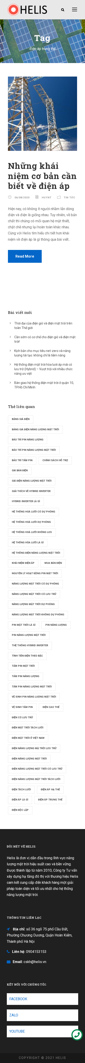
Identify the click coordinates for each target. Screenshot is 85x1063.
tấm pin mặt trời (23, 665)
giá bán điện (20, 470)
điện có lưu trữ (22, 717)
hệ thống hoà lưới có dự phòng (33, 511)
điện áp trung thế (50, 799)
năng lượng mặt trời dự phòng (33, 604)
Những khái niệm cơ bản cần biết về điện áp (42, 175)
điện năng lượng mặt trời (29, 758)
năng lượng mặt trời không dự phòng (38, 614)
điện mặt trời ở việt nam (28, 738)
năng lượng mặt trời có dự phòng (35, 583)
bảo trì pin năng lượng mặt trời (34, 450)
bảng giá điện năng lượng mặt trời (35, 429)
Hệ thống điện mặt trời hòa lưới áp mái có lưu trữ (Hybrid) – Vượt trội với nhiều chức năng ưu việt (43, 369)
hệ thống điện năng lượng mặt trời (36, 552)
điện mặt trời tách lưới (27, 727)
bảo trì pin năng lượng (27, 439)
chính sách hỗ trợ (55, 460)
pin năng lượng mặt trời (29, 635)
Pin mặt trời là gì (23, 624)
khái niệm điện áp (23, 563)
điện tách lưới (21, 789)
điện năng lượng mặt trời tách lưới (36, 779)
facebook (18, 999)
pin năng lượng (56, 624)
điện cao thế (51, 707)
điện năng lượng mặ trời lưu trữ (34, 748)
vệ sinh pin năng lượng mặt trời (34, 696)
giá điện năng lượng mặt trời (31, 480)
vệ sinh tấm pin (22, 707)
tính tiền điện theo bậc (27, 655)
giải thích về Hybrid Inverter (31, 491)
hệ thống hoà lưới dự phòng (31, 522)
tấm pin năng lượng (25, 676)
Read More (24, 256)
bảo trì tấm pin (22, 460)
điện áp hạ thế (50, 789)
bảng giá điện (20, 419)
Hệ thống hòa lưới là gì (28, 542)
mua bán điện (53, 563)
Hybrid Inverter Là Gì (26, 501)
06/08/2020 (22, 197)
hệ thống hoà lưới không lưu (32, 532)
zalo (13, 1015)
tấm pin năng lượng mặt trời (32, 686)
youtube (17, 1031)
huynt (46, 197)
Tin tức (69, 197)
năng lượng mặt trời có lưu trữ (34, 594)
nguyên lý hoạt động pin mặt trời (35, 573)
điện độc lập (20, 810)
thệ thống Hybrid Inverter (30, 645)
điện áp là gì (20, 799)
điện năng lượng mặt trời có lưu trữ (37, 768)
